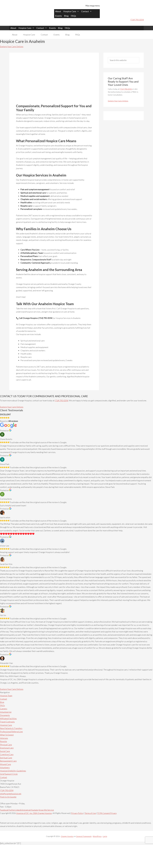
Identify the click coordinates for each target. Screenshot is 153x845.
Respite (3, 741)
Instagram (26, 810)
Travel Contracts (7, 721)
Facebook (4, 810)
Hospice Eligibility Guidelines (13, 771)
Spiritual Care (6, 757)
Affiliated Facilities (8, 718)
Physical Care (6, 744)
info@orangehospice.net (10, 793)
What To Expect (7, 735)
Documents (5, 715)
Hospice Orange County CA (23, 9)
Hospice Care (69, 11)
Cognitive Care (6, 754)
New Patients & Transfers (11, 728)
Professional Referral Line (11, 731)
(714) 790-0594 (137, 19)
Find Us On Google (8, 797)
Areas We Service (46, 810)
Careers (3, 708)
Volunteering (5, 712)
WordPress (97, 836)
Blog (66, 16)
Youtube (34, 810)
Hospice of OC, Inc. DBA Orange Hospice (34, 813)
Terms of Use (90, 813)
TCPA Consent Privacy (107, 813)
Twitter (11, 810)
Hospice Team (6, 695)
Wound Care (5, 764)
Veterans (4, 738)
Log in (105, 836)
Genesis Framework (84, 836)
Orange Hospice (67, 836)
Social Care (5, 751)
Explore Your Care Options (11, 46)
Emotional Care (7, 748)
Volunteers (5, 767)
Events (58, 16)
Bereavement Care (8, 761)
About (58, 11)
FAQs (73, 16)
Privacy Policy (77, 813)
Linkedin (18, 810)
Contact (85, 11)
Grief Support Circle (9, 774)
